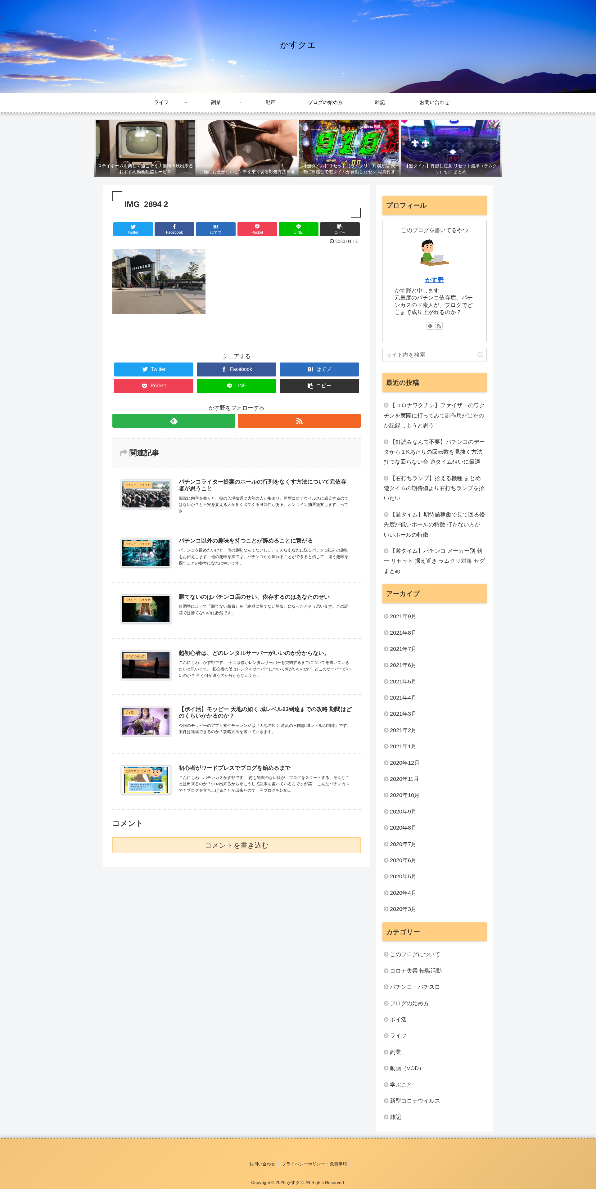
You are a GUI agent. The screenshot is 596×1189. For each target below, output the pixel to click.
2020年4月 (403, 893)
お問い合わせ (262, 1163)
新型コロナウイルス (415, 1101)
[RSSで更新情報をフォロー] (299, 421)
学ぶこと (401, 1085)
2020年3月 (403, 909)
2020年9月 (403, 811)
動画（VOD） (407, 1068)
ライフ (398, 1036)
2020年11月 (404, 779)
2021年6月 (403, 665)
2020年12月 (405, 763)
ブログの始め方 (409, 1003)
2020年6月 (403, 860)
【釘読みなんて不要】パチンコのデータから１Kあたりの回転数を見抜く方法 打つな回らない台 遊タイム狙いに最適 (434, 452)
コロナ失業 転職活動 (416, 971)
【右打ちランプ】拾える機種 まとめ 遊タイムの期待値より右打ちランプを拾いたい (434, 488)
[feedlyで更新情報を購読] (173, 421)
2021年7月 (403, 649)
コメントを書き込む (237, 845)
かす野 (434, 280)
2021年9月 (403, 616)
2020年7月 (403, 844)
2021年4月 (403, 698)
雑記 (395, 1117)
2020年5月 (403, 876)
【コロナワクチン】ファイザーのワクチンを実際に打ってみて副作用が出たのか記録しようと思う (434, 415)
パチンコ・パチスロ (415, 987)
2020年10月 (405, 795)
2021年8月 (403, 633)
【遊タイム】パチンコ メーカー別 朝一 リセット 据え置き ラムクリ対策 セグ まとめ (434, 561)
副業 (395, 1052)
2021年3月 (403, 714)
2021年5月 (403, 681)
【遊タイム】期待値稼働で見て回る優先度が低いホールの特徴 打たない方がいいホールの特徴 (434, 524)
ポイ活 (401, 1019)
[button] (480, 354)
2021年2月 (403, 730)
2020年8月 (403, 828)
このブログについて (415, 954)
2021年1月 (403, 746)
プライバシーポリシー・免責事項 (314, 1163)
